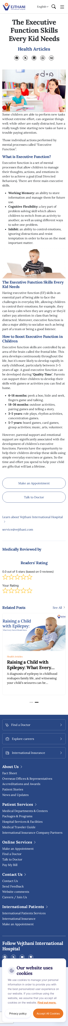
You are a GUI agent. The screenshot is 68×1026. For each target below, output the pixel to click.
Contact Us (10, 881)
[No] (62, 959)
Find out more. (47, 1002)
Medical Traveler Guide (19, 827)
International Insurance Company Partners (32, 832)
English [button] (41, 6)
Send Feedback (13, 886)
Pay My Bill (9, 865)
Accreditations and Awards (21, 784)
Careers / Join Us (14, 897)
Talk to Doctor (34, 497)
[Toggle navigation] (62, 7)
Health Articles (15, 656)
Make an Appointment (34, 483)
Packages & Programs (17, 816)
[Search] (54, 7)
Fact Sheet (9, 773)
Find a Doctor (12, 854)
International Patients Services (24, 913)
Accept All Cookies (48, 1013)
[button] (31, 702)
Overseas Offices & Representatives (27, 778)
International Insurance (19, 918)
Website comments (15, 892)
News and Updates (15, 795)
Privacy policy (18, 1013)
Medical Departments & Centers (25, 811)
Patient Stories (12, 789)
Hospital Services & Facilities (22, 821)
